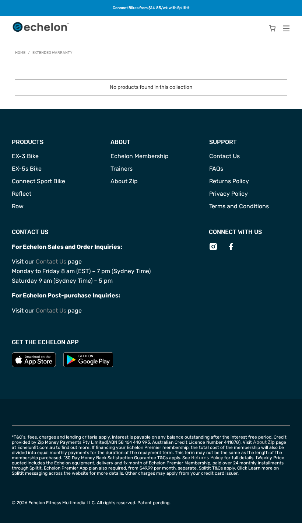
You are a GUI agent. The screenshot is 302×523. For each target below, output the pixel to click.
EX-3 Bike (25, 156)
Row (18, 206)
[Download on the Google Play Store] (88, 365)
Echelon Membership (139, 156)
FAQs (216, 168)
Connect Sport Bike (38, 181)
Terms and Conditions (239, 206)
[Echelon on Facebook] (230, 249)
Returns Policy (229, 181)
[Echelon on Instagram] (213, 249)
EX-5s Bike (27, 168)
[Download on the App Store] (34, 365)
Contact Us (224, 156)
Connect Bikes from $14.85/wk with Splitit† (151, 8)
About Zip (124, 181)
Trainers (121, 168)
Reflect (21, 193)
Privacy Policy (228, 193)
